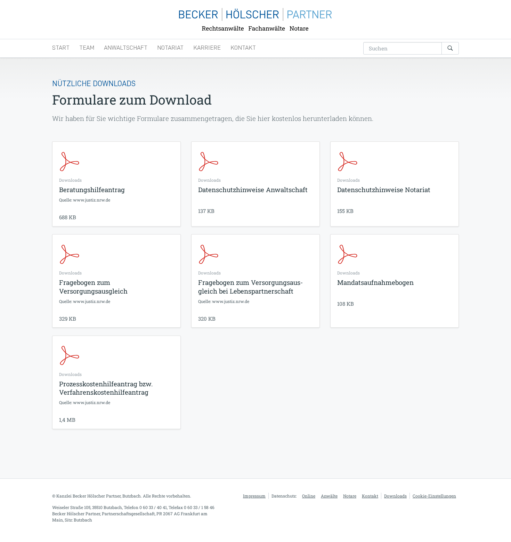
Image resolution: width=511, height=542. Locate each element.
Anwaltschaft (125, 47)
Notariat (170, 47)
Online (308, 496)
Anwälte (329, 496)
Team (86, 47)
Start (61, 47)
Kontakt (243, 47)
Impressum (254, 496)
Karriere (207, 47)
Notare (349, 496)
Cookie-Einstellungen (434, 496)
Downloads (395, 496)
